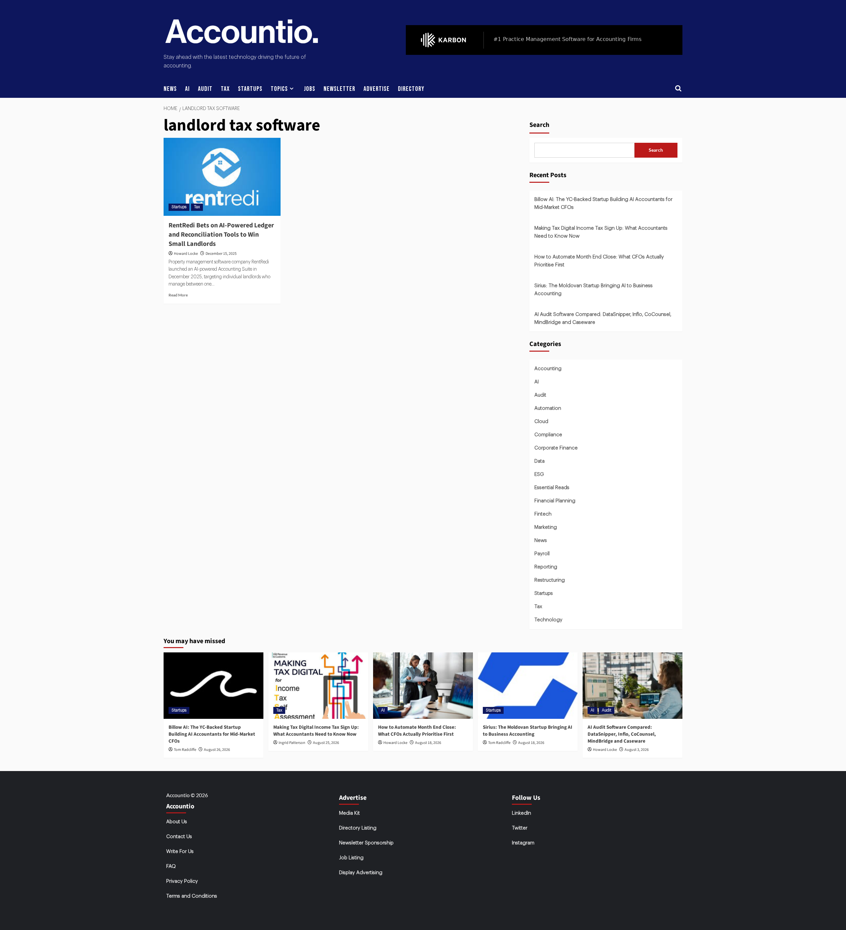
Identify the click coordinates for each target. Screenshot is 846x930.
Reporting (545, 566)
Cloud (541, 421)
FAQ (171, 866)
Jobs (309, 89)
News (170, 89)
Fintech (543, 514)
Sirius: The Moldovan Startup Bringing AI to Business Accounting (593, 289)
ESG (539, 474)
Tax (225, 89)
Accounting (547, 368)
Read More (178, 294)
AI (187, 89)
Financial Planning (554, 500)
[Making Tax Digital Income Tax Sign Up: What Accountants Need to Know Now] (318, 685)
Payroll (542, 553)
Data (539, 461)
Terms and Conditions (191, 896)
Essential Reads (551, 487)
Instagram (523, 842)
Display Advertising (360, 872)
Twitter (519, 828)
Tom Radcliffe (185, 750)
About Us (176, 821)
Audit (205, 89)
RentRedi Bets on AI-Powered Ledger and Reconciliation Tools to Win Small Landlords (221, 235)
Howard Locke (186, 253)
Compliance (548, 434)
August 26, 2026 (217, 750)
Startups (250, 89)
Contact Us (179, 836)
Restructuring (549, 580)
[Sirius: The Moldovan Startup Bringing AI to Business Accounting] (528, 685)
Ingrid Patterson (292, 743)
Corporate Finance (556, 448)
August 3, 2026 (637, 750)
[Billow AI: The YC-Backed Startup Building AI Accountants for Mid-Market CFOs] (213, 685)
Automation (547, 408)
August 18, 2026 (428, 743)
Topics (279, 89)
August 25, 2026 (326, 743)
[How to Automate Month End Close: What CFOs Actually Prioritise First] (423, 685)
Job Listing (351, 857)
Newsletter (339, 89)
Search (539, 125)
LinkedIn (521, 813)
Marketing (545, 527)
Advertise (377, 89)
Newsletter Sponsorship (366, 842)
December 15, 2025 (221, 253)
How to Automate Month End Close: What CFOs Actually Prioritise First (599, 260)
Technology (548, 619)
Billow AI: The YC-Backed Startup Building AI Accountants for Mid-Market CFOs (603, 203)
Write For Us (180, 851)
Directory (411, 89)
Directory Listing (357, 828)
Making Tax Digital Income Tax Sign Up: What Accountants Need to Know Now (601, 232)
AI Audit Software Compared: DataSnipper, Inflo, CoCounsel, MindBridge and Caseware (602, 318)
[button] (678, 89)
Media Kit (349, 813)
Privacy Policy (182, 881)
